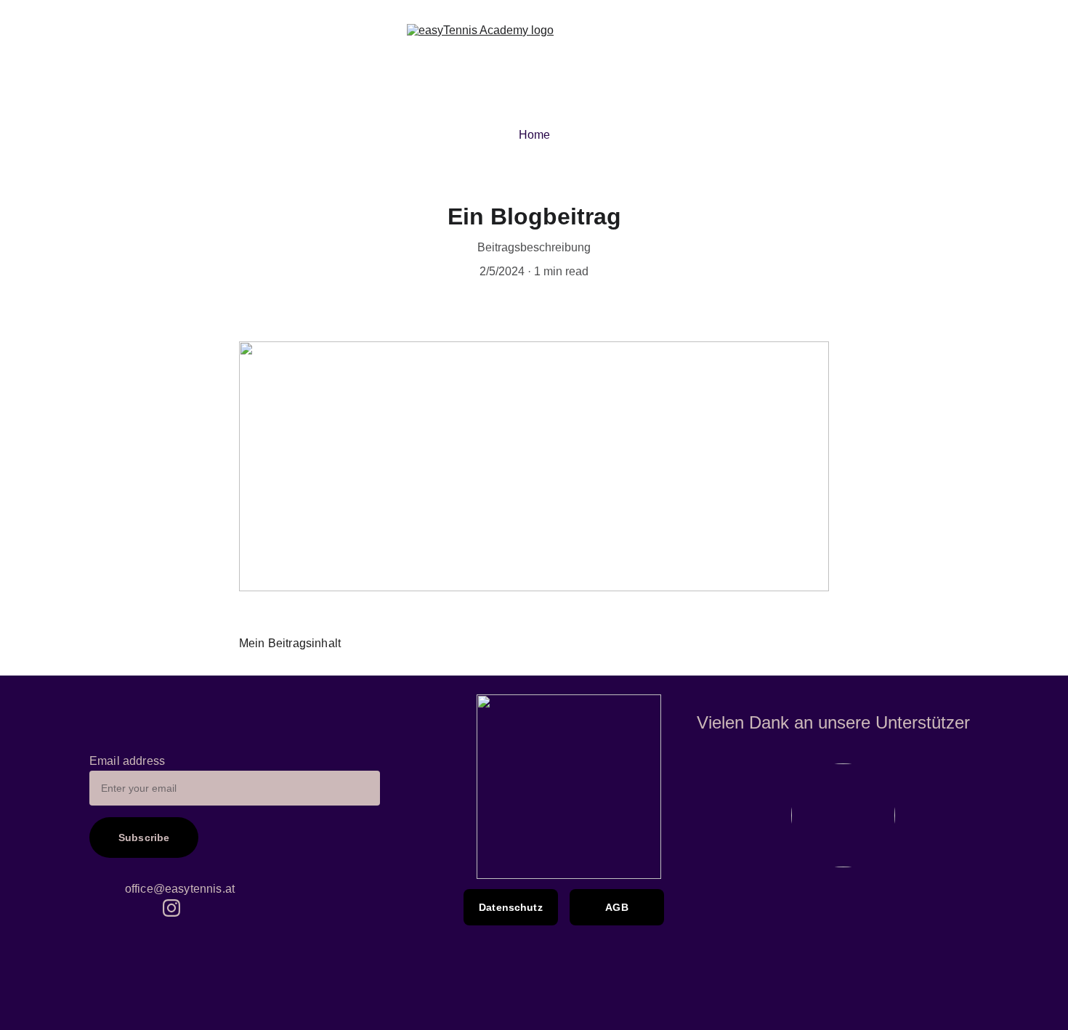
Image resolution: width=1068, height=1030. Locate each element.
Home (534, 135)
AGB (616, 907)
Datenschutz (511, 907)
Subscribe (143, 838)
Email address (127, 761)
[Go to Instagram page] (171, 908)
